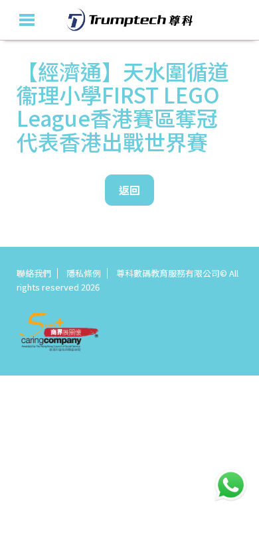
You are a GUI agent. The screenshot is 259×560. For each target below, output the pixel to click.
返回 (129, 190)
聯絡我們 (34, 273)
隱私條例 (83, 273)
